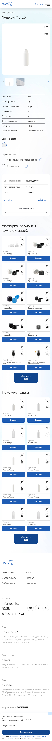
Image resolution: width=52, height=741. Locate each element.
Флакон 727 (7, 415)
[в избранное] (46, 27)
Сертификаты (9, 578)
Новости (30, 578)
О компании (8, 572)
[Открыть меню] (47, 4)
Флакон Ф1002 (33, 470)
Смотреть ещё (26, 377)
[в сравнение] (46, 34)
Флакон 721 (32, 415)
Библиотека (8, 583)
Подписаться (26, 732)
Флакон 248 (7, 443)
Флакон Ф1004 (33, 497)
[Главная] (7, 562)
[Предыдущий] (3, 82)
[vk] (30, 608)
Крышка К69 (7, 335)
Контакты (31, 583)
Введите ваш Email (9, 726)
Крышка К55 (32, 281)
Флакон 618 (32, 443)
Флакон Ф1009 (8, 470)
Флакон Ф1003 (8, 497)
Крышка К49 (32, 253)
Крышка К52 (7, 281)
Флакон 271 (32, 524)
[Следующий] (48, 82)
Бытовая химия (32, 180)
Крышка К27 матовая (35, 308)
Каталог (30, 572)
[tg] (38, 608)
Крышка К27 (7, 308)
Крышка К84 (32, 335)
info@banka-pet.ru (11, 606)
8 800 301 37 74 (13, 614)
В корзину (13, 258)
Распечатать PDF (26, 209)
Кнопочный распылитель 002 (12, 363)
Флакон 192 (7, 524)
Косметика (30, 182)
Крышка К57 (7, 253)
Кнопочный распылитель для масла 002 (37, 363)
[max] (46, 608)
